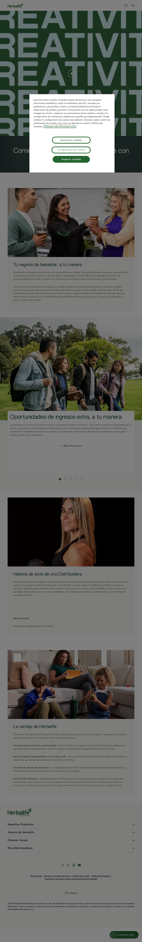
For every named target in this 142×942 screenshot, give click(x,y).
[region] (72, 133)
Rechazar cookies (71, 140)
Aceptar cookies (71, 159)
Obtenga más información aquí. (60, 126)
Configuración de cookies (71, 150)
